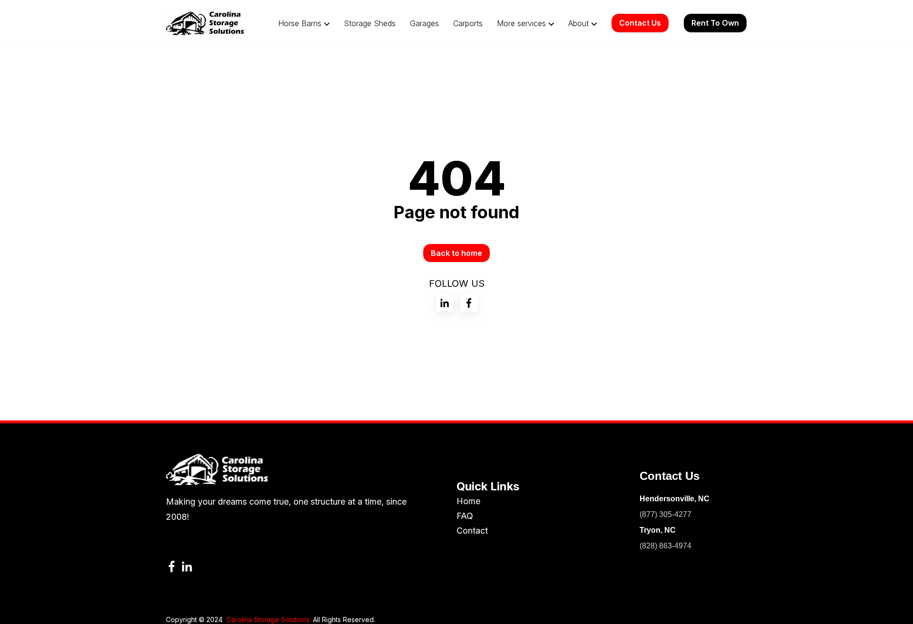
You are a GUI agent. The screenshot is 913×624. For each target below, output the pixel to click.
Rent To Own (715, 23)
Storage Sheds (370, 23)
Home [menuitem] (468, 501)
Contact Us (640, 23)
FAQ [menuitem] (464, 516)
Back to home (456, 253)
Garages (424, 23)
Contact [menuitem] (472, 531)
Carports (468, 23)
